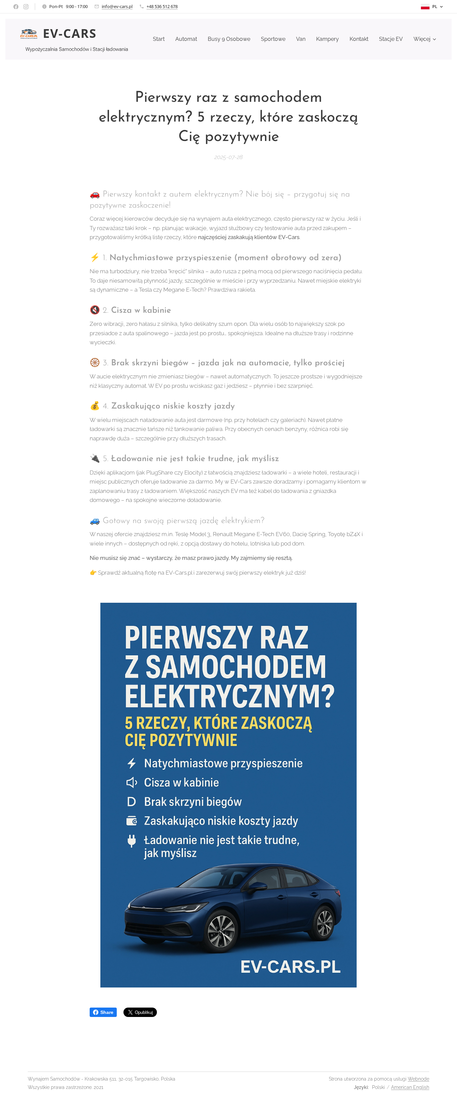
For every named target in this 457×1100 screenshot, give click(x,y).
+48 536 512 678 (162, 6)
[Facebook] (16, 6)
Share (106, 1012)
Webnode (418, 1079)
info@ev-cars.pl (117, 6)
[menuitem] (160, 39)
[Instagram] (26, 6)
